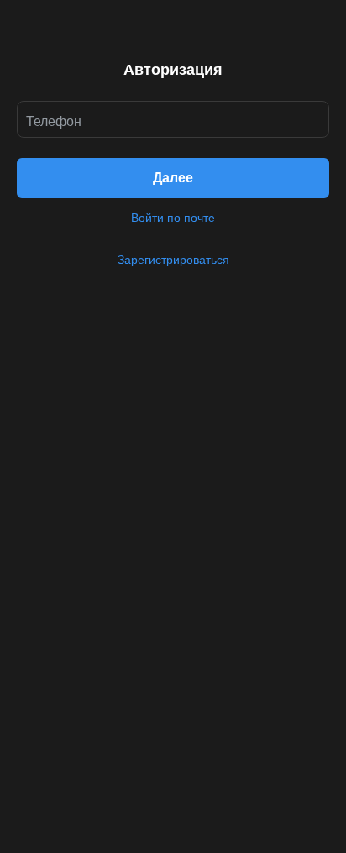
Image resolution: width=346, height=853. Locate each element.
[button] (173, 178)
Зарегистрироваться (173, 259)
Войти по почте (173, 217)
